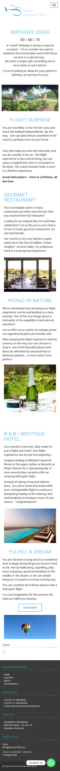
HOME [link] (7, 674)
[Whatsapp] (51, 762)
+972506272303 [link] (9, 755)
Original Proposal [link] (14, 728)
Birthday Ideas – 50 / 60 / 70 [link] (18, 725)
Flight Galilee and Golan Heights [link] (22, 706)
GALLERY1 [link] (9, 677)
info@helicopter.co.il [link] (14, 747)
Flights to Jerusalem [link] (15, 703)
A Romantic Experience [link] (16, 722)
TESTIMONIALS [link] (11, 683)
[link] (25, 9)
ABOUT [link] (7, 680)
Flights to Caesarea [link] (15, 699)
